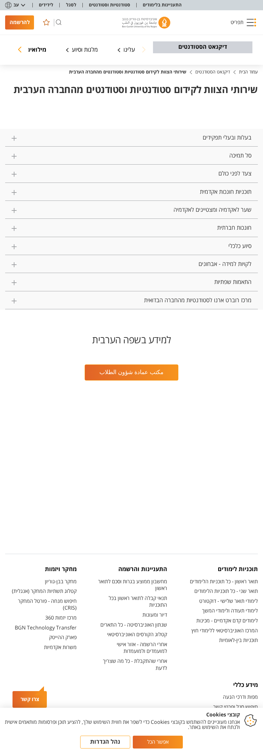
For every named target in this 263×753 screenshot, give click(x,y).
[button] (243, 22)
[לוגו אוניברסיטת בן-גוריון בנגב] (146, 23)
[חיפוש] (58, 22)
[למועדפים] (46, 22)
